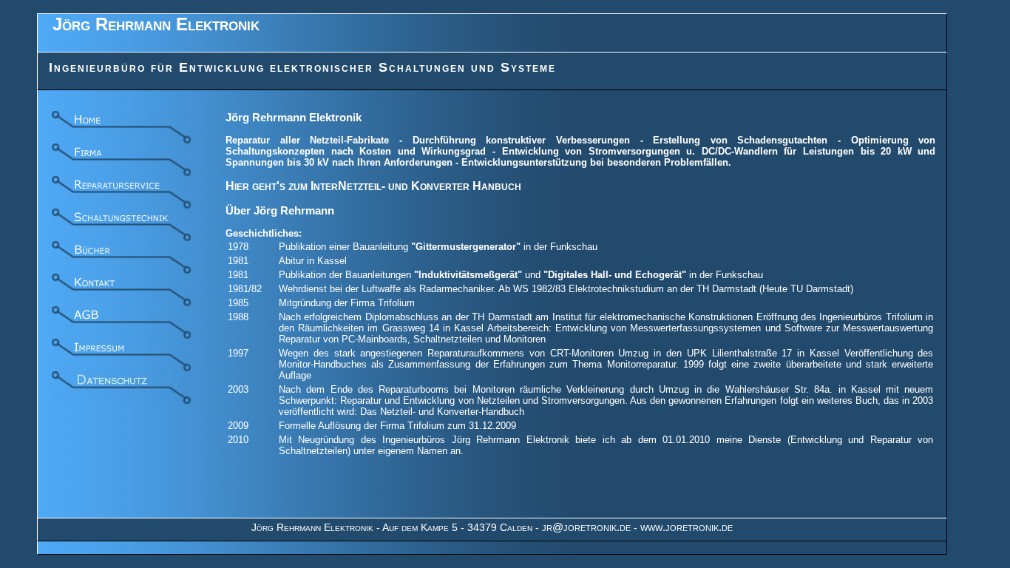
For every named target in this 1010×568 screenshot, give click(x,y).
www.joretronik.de (686, 527)
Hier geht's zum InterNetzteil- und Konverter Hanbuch (373, 185)
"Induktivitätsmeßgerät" (468, 274)
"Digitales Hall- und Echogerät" (614, 274)
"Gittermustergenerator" (466, 246)
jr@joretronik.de (586, 527)
